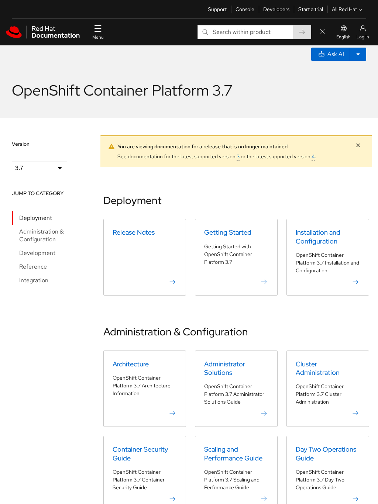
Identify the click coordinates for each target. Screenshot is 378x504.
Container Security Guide (140, 453)
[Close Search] (322, 32)
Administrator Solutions (224, 368)
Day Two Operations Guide (326, 453)
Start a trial (310, 9)
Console (245, 9)
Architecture (131, 364)
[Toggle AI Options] (358, 54)
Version (21, 144)
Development (37, 253)
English (343, 37)
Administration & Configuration (41, 235)
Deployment (35, 218)
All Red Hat (344, 9)
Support (217, 9)
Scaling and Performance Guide (233, 453)
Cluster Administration (318, 368)
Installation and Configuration (318, 236)
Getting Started (227, 232)
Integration (33, 280)
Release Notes (134, 232)
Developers (276, 9)
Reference (33, 266)
